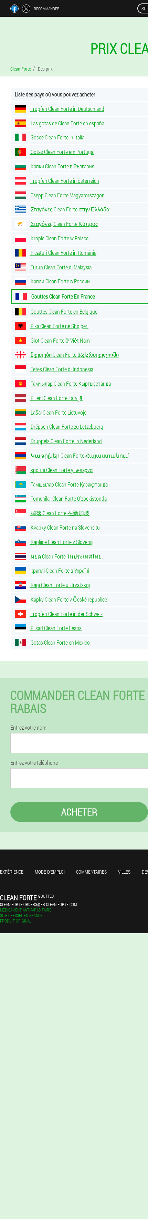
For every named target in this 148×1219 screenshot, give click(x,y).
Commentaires (91, 871)
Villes (124, 871)
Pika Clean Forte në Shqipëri (59, 326)
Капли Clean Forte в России (60, 281)
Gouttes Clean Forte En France (62, 296)
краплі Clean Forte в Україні (59, 570)
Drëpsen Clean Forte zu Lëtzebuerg (66, 426)
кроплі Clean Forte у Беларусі (61, 469)
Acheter (79, 811)
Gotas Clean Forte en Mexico (60, 642)
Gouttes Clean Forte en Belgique (63, 311)
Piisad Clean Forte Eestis (56, 628)
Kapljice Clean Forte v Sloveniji (61, 541)
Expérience (11, 871)
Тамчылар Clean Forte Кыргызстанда (70, 383)
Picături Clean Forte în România (63, 252)
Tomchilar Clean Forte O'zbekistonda (68, 498)
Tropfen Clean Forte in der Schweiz (66, 613)
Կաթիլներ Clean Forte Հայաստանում (79, 455)
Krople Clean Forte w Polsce (59, 238)
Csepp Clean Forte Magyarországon (67, 195)
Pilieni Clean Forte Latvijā (56, 398)
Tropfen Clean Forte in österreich (64, 180)
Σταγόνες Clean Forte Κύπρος (64, 223)
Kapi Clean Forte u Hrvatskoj (60, 584)
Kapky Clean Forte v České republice (68, 599)
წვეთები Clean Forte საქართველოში (74, 354)
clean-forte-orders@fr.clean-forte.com (38, 904)
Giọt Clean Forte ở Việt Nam (60, 340)
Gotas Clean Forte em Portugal (62, 151)
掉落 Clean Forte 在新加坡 (59, 513)
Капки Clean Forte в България (62, 166)
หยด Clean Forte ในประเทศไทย (66, 556)
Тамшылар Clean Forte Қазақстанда (69, 484)
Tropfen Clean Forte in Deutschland (67, 108)
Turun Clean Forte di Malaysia (61, 267)
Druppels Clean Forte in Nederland (66, 441)
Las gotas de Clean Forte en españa (67, 123)
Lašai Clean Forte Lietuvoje (58, 412)
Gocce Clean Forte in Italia (57, 137)
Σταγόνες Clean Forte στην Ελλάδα (69, 209)
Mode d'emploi (50, 871)
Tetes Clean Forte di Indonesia (61, 369)
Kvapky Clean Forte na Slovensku (65, 527)
